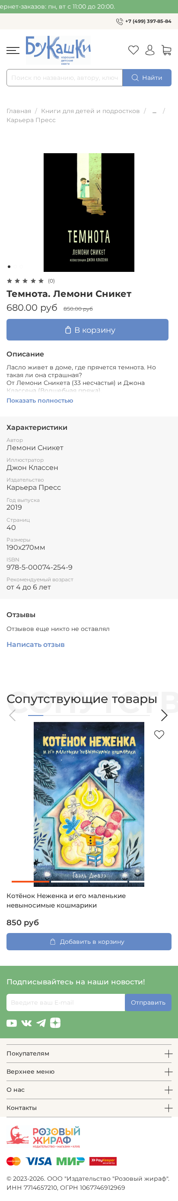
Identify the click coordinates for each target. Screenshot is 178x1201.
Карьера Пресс (31, 120)
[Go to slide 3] (21, 266)
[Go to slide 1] (9, 266)
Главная (18, 111)
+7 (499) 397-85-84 (148, 21)
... (154, 110)
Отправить (148, 1002)
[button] (12, 715)
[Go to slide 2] (15, 266)
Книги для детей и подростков (90, 111)
